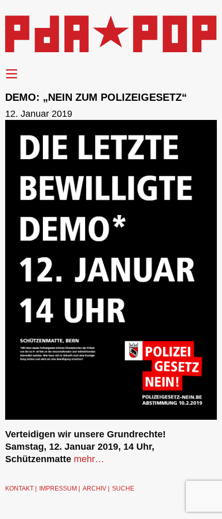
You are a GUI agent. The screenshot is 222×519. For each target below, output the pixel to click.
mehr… (89, 459)
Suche (123, 488)
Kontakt (19, 488)
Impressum (58, 488)
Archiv (94, 488)
